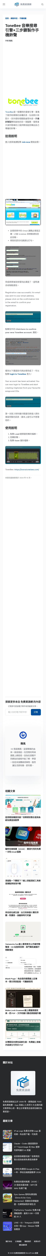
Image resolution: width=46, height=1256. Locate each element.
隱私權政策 (23, 1245)
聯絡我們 (28, 1241)
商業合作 (37, 1241)
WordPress (30, 1253)
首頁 (7, 18)
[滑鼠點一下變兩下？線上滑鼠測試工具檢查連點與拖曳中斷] (23, 868)
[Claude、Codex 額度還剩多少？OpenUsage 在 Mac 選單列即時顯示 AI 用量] (7, 1147)
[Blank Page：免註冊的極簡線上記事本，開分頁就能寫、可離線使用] (23, 966)
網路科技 (14, 18)
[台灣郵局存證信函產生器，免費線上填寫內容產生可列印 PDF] (23, 1029)
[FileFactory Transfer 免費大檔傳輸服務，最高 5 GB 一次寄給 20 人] (7, 1213)
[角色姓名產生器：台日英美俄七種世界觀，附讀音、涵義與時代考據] (23, 900)
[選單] (4, 4)
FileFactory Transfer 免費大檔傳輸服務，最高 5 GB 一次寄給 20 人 (27, 1213)
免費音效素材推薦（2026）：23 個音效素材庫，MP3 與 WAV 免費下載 (26, 1185)
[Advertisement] (23, 69)
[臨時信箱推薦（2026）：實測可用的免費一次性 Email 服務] (23, 836)
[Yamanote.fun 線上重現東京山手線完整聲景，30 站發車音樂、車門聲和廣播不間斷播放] (23, 931)
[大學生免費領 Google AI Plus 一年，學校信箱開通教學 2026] (7, 1172)
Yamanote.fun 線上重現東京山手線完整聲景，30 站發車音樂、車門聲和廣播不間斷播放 (22, 947)
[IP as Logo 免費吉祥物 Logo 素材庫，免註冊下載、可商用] (7, 1134)
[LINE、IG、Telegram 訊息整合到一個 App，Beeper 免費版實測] (7, 1226)
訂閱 (36, 712)
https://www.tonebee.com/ (26, 469)
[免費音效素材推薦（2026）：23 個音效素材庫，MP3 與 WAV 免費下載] (7, 1185)
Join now (26, 142)
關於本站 (9, 1241)
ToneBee (9, 112)
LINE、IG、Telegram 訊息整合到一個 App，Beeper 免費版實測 (26, 1226)
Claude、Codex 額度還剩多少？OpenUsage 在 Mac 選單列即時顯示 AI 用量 (27, 1146)
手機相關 (23, 18)
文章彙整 (18, 1241)
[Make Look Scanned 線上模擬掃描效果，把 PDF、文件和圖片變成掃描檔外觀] (23, 998)
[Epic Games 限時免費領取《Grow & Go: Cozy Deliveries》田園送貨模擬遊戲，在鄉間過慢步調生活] (7, 1197)
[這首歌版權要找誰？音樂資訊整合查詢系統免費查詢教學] (23, 805)
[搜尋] (42, 4)
